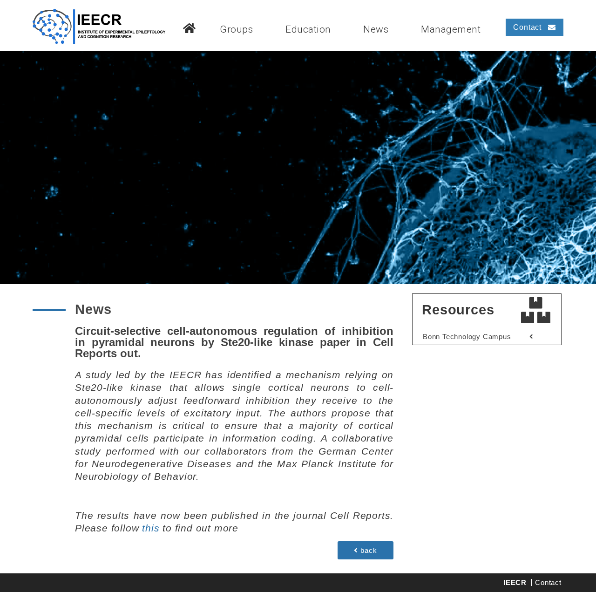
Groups (236, 29)
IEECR (515, 582)
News (375, 29)
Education (308, 29)
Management (451, 29)
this (150, 528)
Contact (548, 582)
